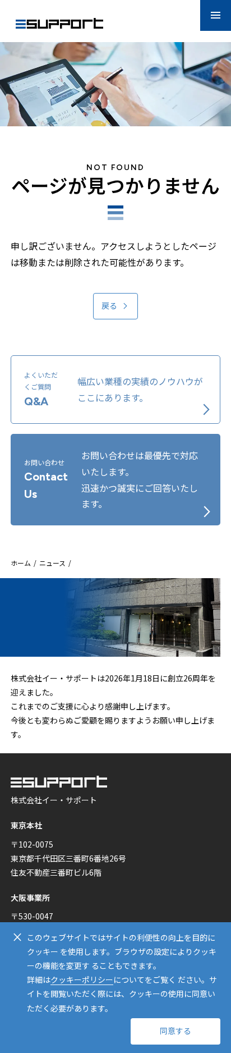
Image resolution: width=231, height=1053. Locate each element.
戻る (109, 306)
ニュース (52, 562)
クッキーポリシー (81, 979)
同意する (175, 1031)
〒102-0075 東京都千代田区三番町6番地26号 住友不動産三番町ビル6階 (68, 858)
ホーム (21, 562)
